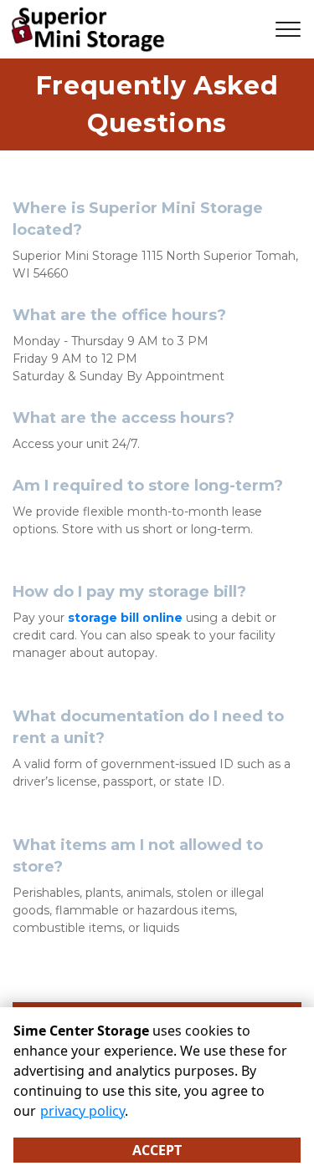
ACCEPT (157, 1150)
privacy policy (82, 1111)
